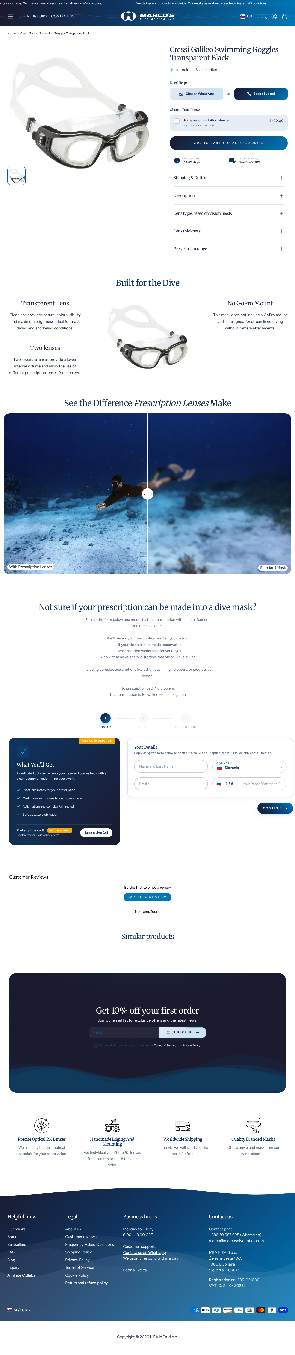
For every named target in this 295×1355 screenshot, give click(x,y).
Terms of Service (165, 1045)
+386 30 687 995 (224, 1234)
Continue (273, 808)
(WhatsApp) (250, 1234)
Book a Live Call (96, 833)
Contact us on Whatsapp (144, 1252)
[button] (10, 16)
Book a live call (264, 94)
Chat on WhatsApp (200, 94)
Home (11, 33)
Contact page (221, 1229)
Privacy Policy (191, 1045)
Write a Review (147, 897)
